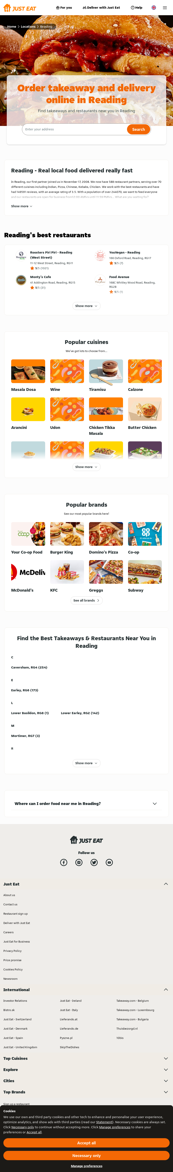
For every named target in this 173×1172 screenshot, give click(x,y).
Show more (19, 206)
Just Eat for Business (16, 941)
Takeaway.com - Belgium (132, 1001)
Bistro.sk (9, 1010)
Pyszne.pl (66, 1038)
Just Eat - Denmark (15, 1028)
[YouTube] (109, 862)
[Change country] (154, 7)
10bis (119, 1038)
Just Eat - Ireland (70, 1001)
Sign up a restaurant (16, 1104)
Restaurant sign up (15, 913)
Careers (8, 932)
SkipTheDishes (69, 1047)
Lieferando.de (69, 1028)
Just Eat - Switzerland (17, 1019)
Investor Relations (15, 1001)
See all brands (84, 600)
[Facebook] (63, 862)
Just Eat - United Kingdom (20, 1047)
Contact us (10, 904)
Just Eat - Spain (13, 1038)
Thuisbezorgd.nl (127, 1028)
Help (138, 7)
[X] (94, 862)
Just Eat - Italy (69, 1010)
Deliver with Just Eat (103, 7)
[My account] (165, 7)
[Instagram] (79, 862)
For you (66, 7)
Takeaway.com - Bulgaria (132, 1019)
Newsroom (10, 979)
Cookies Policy (13, 969)
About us (9, 895)
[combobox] (74, 129)
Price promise (12, 960)
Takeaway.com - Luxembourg (135, 1010)
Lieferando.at (68, 1019)
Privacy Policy (12, 951)
